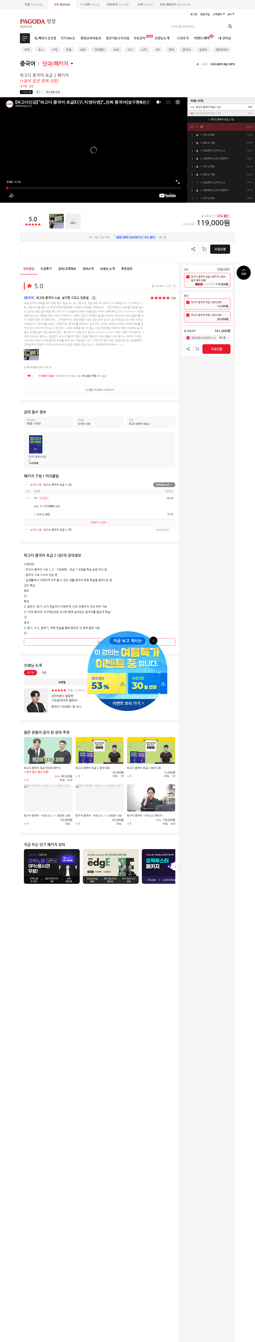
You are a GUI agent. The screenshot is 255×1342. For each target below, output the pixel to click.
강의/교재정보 (67, 268)
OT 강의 (43, 498)
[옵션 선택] (187, 302)
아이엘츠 (99, 49)
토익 (26, 49)
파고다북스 (145, 4)
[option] (221, 107)
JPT (158, 49)
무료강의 (139, 38)
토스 (40, 49)
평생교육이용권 (90, 38)
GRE (83, 49)
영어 (171, 49)
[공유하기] (193, 249)
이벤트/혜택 (203, 37)
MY (230, 14)
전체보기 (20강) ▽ (99, 522)
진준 (44, 672)
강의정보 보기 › (164, 484)
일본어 (203, 49)
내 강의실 (224, 38)
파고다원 (89, 4)
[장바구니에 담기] (204, 249)
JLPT (144, 49)
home (197, 64)
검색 (230, 26)
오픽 (54, 49)
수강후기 (183, 38)
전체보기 (25, 38)
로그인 (193, 14)
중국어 (186, 49)
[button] (175, 866)
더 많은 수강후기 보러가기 (99, 389)
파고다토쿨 (117, 4)
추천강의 (126, 268)
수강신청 (220, 249)
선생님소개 (162, 38)
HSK (116, 49)
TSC (130, 49)
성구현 (30, 672)
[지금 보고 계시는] (127, 632)
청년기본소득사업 (117, 38)
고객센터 (217, 14)
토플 (68, 49)
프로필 (62, 682)
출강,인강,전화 (175, 4)
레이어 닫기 (154, 640)
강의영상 (28, 268)
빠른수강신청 (47, 38)
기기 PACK (68, 38)
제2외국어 (222, 49)
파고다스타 (62, 4)
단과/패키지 (55, 63)
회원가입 (205, 14)
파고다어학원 (34, 4)
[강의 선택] (187, 276)
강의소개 (88, 268)
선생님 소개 (107, 268)
